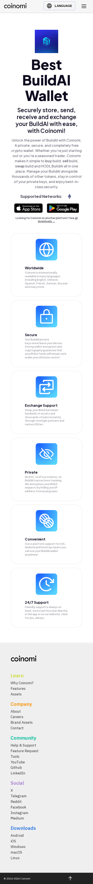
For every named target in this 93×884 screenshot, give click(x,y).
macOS (16, 852)
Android (17, 835)
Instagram (19, 812)
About (16, 711)
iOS (13, 841)
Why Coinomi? (22, 683)
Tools (15, 756)
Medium (17, 818)
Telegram (19, 796)
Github (16, 767)
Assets (16, 694)
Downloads (23, 828)
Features (18, 688)
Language (63, 6)
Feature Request (24, 750)
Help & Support (23, 745)
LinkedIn (18, 773)
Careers (17, 717)
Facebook (18, 807)
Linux (15, 858)
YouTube (18, 762)
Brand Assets (22, 722)
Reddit (16, 801)
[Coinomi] (15, 7)
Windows (18, 847)
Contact (17, 728)
